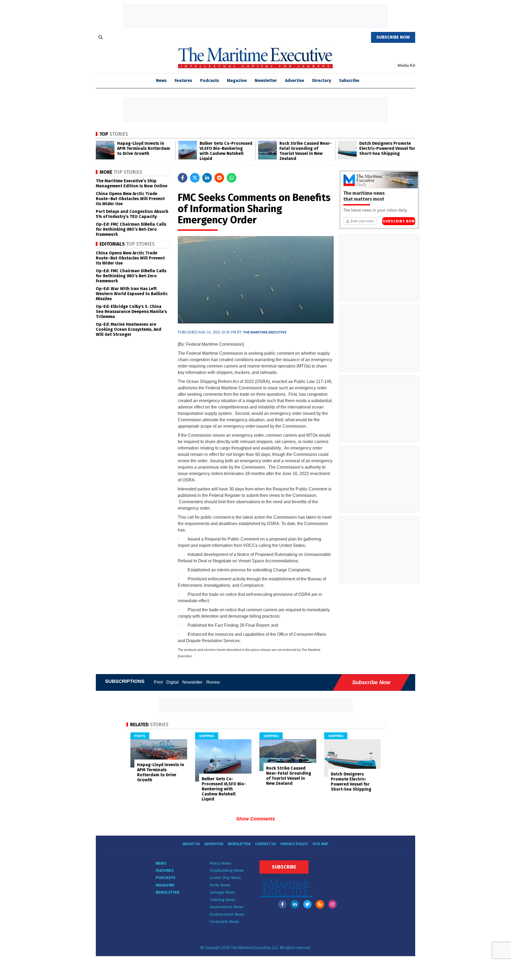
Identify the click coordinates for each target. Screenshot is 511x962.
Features (183, 80)
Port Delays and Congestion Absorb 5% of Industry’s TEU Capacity (132, 214)
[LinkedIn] (295, 904)
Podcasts (209, 80)
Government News (227, 907)
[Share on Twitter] (195, 178)
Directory (321, 80)
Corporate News (224, 921)
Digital (172, 682)
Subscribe (349, 80)
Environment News (227, 914)
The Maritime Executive (264, 332)
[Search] (100, 38)
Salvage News (222, 892)
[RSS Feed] (320, 904)
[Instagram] (332, 904)
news (161, 80)
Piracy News (220, 863)
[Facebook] (282, 904)
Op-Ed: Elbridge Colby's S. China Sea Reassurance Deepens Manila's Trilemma (131, 311)
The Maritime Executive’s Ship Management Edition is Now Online (131, 183)
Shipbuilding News (227, 870)
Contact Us (265, 844)
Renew (213, 682)
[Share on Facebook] (182, 178)
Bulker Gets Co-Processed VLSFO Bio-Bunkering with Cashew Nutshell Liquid (226, 151)
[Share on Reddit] (219, 178)
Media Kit (406, 65)
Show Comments (255, 818)
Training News (223, 899)
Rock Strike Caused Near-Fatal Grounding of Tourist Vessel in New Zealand (305, 151)
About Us (191, 844)
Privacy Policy (294, 844)
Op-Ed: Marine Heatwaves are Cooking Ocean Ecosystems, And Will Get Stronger (128, 329)
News (161, 863)
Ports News (220, 885)
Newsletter (266, 80)
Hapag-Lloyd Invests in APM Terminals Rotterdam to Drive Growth (143, 148)
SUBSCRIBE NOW (393, 37)
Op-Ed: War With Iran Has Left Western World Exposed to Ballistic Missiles (132, 293)
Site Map (320, 844)
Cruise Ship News (225, 877)
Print (158, 682)
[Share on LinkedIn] (207, 178)
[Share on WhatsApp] (231, 178)
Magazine (237, 80)
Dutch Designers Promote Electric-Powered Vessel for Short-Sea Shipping (387, 148)
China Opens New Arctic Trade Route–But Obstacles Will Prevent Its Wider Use (130, 198)
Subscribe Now (399, 221)
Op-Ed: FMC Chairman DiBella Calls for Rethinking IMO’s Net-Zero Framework (131, 229)
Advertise (294, 80)
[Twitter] (307, 904)
